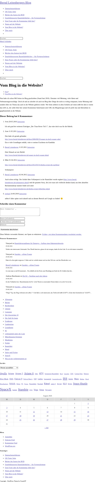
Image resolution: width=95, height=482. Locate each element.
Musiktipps (9, 340)
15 (74, 412)
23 (88, 416)
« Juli (46, 428)
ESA (11, 379)
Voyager (48, 390)
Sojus (70, 384)
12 (34, 412)
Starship (23, 389)
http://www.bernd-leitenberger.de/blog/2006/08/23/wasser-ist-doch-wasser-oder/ (33, 139)
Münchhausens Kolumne (13, 337)
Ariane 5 (19, 373)
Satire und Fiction (11, 352)
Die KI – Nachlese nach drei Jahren (35, 276)
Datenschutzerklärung (13, 46)
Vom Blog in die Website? (15, 66)
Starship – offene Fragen (23, 254)
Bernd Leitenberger (12, 147)
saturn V (53, 384)
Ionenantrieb (47, 379)
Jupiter (70, 379)
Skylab (59, 384)
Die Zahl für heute (11, 318)
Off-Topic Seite (11, 50)
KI (6, 331)
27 (47, 420)
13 (47, 412)
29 (74, 420)
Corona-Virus (79, 374)
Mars (76, 379)
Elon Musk (4, 379)
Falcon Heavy (28, 379)
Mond (87, 379)
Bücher (7, 303)
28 (61, 420)
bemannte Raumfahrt (52, 374)
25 (20, 420)
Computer (8, 312)
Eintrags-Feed (10, 440)
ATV (41, 373)
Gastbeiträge (9, 324)
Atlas (36, 374)
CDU (71, 374)
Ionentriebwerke (57, 379)
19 (34, 416)
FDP (35, 379)
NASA (12, 383)
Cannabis (66, 374)
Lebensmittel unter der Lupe (15, 334)
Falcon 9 (18, 379)
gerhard (7, 194)
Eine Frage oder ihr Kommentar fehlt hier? (21, 60)
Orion (18, 384)
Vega (36, 389)
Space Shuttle (80, 383)
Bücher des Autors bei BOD (15, 53)
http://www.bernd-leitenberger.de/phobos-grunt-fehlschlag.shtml (27, 189)
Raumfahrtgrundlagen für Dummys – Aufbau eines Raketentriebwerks (39, 243)
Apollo (3, 373)
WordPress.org (10, 446)
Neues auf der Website (13, 63)
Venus (41, 390)
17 (7, 416)
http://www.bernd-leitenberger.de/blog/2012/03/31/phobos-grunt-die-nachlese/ (32, 165)
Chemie (7, 309)
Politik (7, 343)
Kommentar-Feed (11, 443)
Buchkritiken (9, 306)
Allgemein (8, 299)
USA (31, 390)
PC (22, 384)
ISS (65, 378)
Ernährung (8, 321)
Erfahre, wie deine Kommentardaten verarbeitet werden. (62, 234)
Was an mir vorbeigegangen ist (15, 359)
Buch (61, 374)
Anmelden (8, 437)
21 (61, 416)
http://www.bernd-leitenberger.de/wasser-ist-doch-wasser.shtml (27, 155)
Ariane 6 (29, 373)
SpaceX (7, 356)
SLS (65, 383)
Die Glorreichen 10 (11, 315)
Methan (82, 379)
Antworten (21, 122)
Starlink (14, 390)
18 (20, 416)
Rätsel (7, 349)
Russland (40, 384)
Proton (26, 384)
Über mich (9, 70)
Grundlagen (9, 328)
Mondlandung (4, 384)
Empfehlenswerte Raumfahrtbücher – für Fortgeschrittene (27, 56)
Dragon (86, 374)
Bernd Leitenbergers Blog (15, 2)
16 (88, 412)
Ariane (11, 373)
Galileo (40, 379)
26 (34, 420)
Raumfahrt (8, 346)
